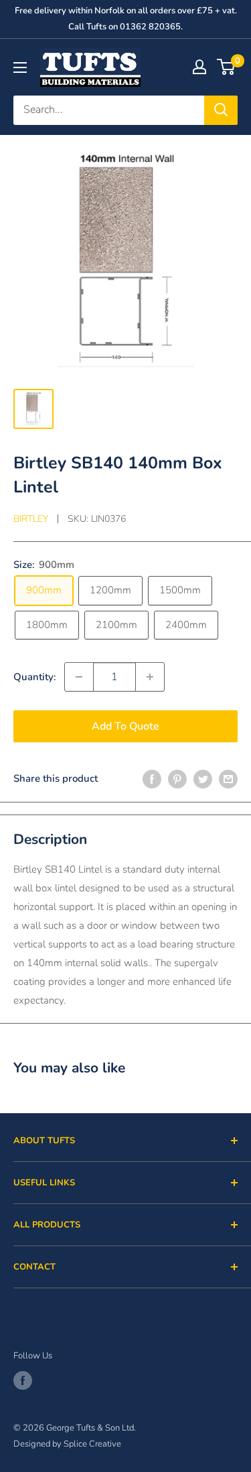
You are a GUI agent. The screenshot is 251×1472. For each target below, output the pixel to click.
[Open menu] (20, 67)
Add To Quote (125, 726)
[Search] (221, 110)
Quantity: (34, 677)
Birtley (30, 518)
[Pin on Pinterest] (177, 778)
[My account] (199, 66)
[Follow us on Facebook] (22, 1380)
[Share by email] (228, 778)
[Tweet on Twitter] (202, 778)
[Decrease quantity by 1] (79, 677)
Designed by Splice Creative (67, 1444)
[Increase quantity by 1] (150, 677)
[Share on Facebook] (152, 778)
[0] (226, 67)
